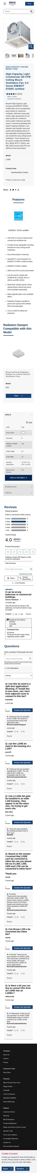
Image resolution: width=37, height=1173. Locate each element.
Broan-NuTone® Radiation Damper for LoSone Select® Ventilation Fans (18, 374)
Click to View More (17, 478)
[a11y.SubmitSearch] (31, 11)
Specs (8, 415)
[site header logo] (12, 3)
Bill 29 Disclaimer (8, 1119)
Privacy (5, 1062)
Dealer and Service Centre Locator (14, 1127)
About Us (6, 1054)
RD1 (7, 387)
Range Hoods (7, 1086)
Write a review (12, 96)
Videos (8, 493)
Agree (5, 1169)
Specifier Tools (8, 1131)
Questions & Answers (14, 99)
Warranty (6, 1115)
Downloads (11, 487)
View (16, 396)
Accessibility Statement (10, 1138)
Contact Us (6, 1142)
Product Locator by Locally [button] (15, 180)
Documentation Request (11, 1146)
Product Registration (10, 1123)
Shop (29, 3)
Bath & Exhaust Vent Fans (11, 1082)
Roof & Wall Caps (9, 1102)
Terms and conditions (10, 1135)
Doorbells (6, 1090)
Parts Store (7, 1072)
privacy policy (11, 1162)
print (30, 422)
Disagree (20, 1169)
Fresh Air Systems (9, 1094)
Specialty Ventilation (9, 1098)
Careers (6, 1058)
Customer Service (9, 1112)
